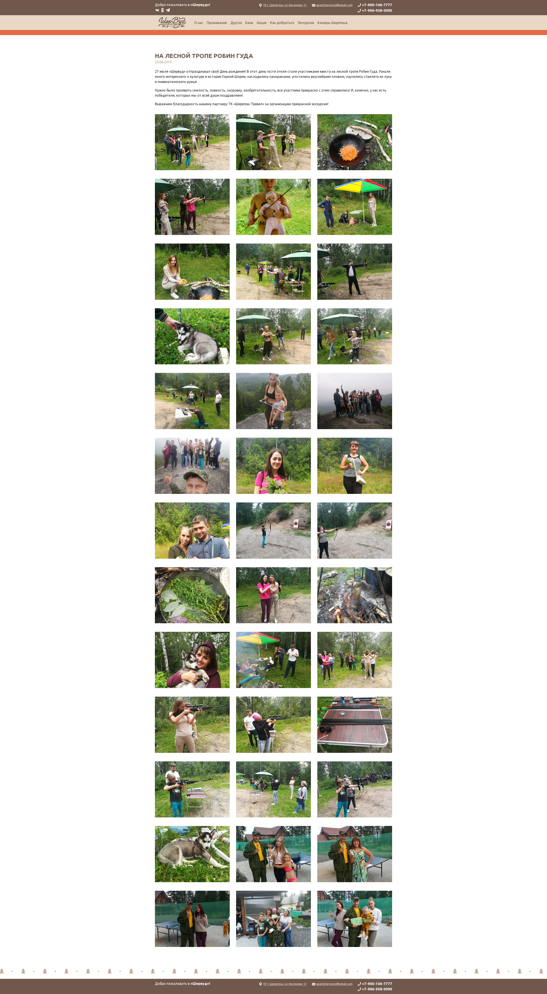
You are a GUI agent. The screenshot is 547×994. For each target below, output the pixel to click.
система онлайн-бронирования (180, 32)
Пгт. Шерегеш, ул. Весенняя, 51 (285, 5)
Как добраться (282, 23)
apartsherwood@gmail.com (334, 5)
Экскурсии (306, 23)
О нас (198, 23)
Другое (236, 23)
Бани (249, 23)
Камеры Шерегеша (332, 23)
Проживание (217, 23)
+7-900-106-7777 (377, 5)
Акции (262, 23)
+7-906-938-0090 (377, 10)
